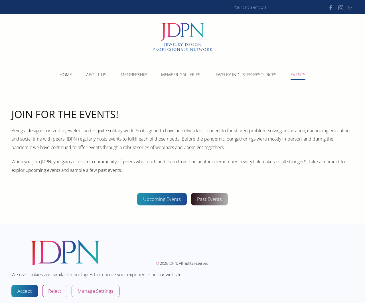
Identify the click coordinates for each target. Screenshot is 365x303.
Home (66, 74)
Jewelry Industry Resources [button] (245, 74)
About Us (96, 74)
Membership (134, 74)
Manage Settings (95, 291)
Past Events (209, 199)
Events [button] (298, 74)
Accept (24, 291)
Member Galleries (180, 74)
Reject (54, 291)
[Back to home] (183, 37)
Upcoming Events (162, 199)
